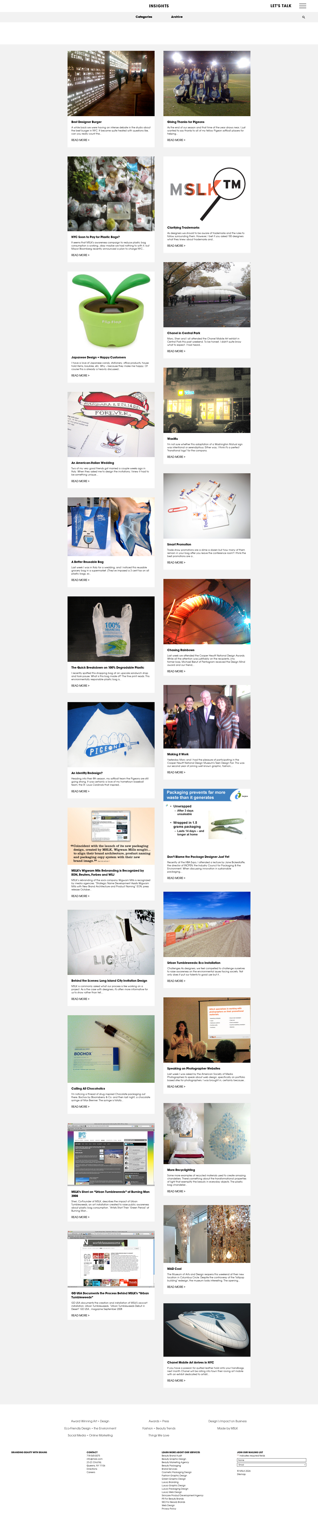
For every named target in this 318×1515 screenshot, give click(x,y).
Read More (79, 140)
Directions (92, 1469)
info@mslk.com (95, 1459)
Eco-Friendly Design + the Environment (90, 1428)
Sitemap (241, 1474)
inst (105, 1476)
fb (88, 1476)
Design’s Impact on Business (228, 1421)
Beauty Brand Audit (172, 1455)
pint (99, 1476)
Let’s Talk (281, 5)
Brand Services (169, 1469)
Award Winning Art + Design (90, 1421)
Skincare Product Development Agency (182, 1495)
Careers (91, 1472)
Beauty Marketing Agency (175, 1462)
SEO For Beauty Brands (173, 1502)
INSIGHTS (159, 5)
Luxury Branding (170, 1482)
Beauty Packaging (171, 1465)
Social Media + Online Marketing (90, 1435)
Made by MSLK (227, 1428)
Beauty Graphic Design (174, 1459)
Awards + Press (159, 1421)
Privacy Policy (169, 1508)
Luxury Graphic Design (174, 1485)
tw (94, 1476)
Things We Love (159, 1435)
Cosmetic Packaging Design (177, 1472)
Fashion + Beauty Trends (158, 1428)
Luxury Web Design (172, 1492)
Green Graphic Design (174, 1478)
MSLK (25, 5)
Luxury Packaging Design (175, 1488)
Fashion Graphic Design (174, 1475)
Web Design (168, 1505)
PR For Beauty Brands (173, 1498)
